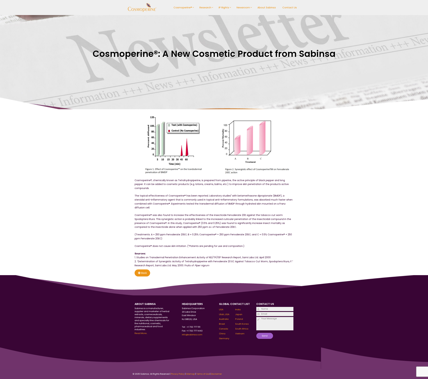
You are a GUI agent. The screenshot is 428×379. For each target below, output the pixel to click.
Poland (239, 319)
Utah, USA (224, 314)
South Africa (241, 328)
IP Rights (224, 7)
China (222, 333)
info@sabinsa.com (192, 334)
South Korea (242, 323)
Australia (224, 319)
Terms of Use (202, 373)
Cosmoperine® (183, 7)
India (238, 309)
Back (144, 273)
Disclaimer (216, 373)
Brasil (222, 323)
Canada (223, 328)
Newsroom (243, 7)
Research (205, 7)
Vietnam (239, 333)
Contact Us (289, 7)
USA (221, 309)
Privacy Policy (178, 373)
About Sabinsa (266, 7)
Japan (238, 314)
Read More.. (141, 333)
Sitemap (190, 373)
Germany (224, 338)
